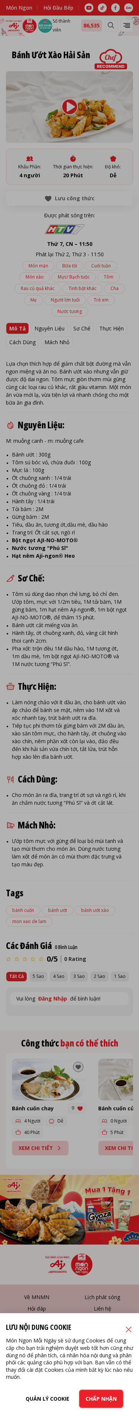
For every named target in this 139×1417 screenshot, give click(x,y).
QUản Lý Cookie (47, 1398)
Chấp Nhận (101, 1398)
